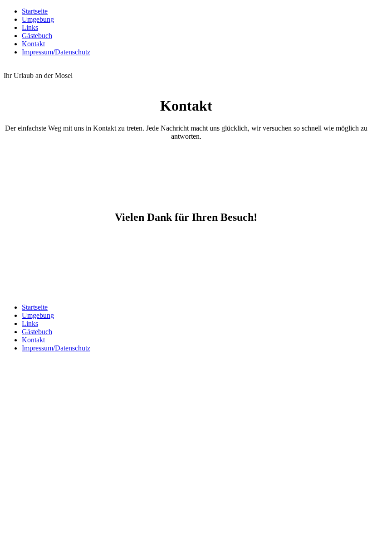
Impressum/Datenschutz (56, 52)
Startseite (35, 11)
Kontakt (33, 44)
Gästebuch (37, 35)
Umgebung (38, 19)
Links (30, 27)
